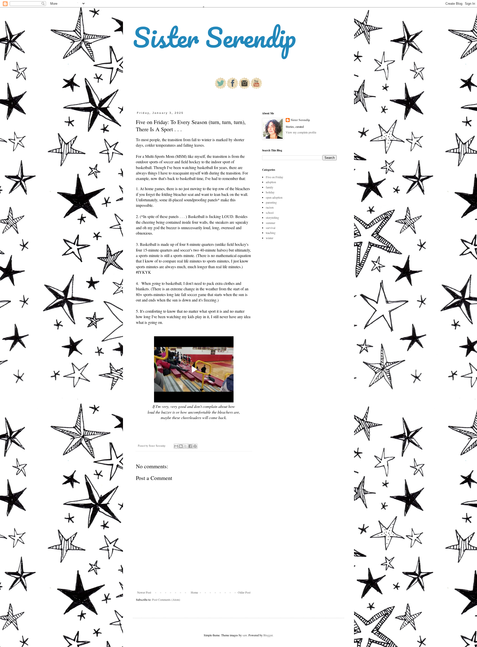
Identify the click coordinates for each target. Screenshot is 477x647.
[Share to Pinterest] (195, 446)
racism (270, 207)
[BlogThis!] (180, 446)
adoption (271, 182)
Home (194, 592)
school (270, 213)
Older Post (244, 592)
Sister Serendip (214, 37)
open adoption (274, 197)
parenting (271, 202)
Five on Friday (274, 177)
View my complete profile (301, 132)
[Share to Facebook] (190, 446)
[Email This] (176, 446)
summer (270, 223)
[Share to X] (185, 446)
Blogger (268, 635)
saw (244, 635)
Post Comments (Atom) (166, 600)
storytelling (272, 217)
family (269, 187)
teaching (271, 233)
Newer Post (144, 592)
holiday (270, 192)
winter (269, 238)
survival (270, 228)
